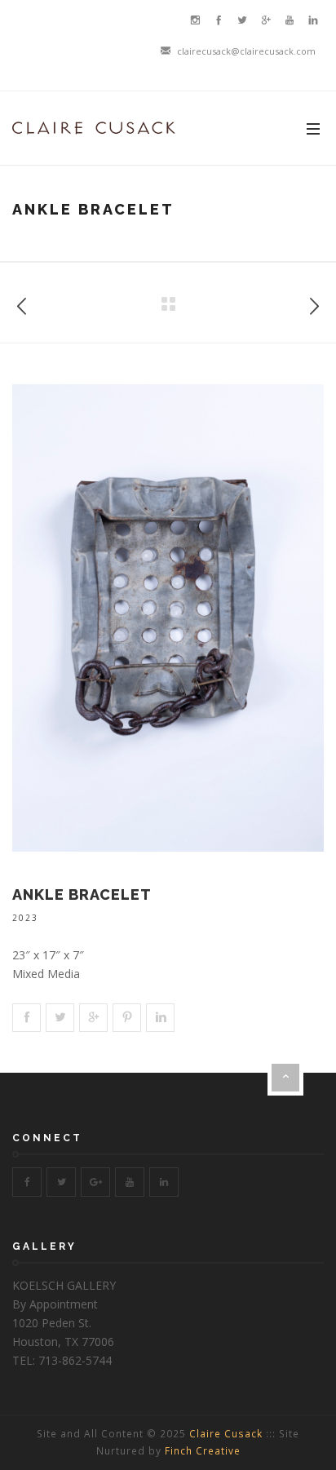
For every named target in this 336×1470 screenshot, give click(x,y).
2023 (25, 917)
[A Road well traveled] (314, 302)
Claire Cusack (226, 1433)
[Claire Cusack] (93, 128)
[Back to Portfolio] (168, 304)
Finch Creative (203, 1450)
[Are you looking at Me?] (22, 302)
